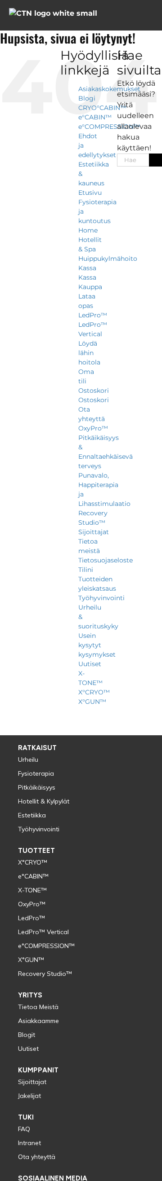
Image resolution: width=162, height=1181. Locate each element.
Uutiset (89, 664)
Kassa (87, 268)
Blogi (86, 98)
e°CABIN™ (95, 117)
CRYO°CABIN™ (102, 108)
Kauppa (90, 287)
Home (88, 230)
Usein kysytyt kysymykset (97, 645)
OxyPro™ (93, 428)
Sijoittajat (93, 532)
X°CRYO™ (94, 692)
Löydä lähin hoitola (89, 352)
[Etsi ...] (133, 159)
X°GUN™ (92, 702)
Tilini (85, 570)
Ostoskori (93, 390)
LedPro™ (92, 315)
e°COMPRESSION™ (109, 127)
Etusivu (90, 193)
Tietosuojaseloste (105, 560)
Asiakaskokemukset (109, 89)
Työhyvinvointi (101, 598)
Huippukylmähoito (107, 259)
